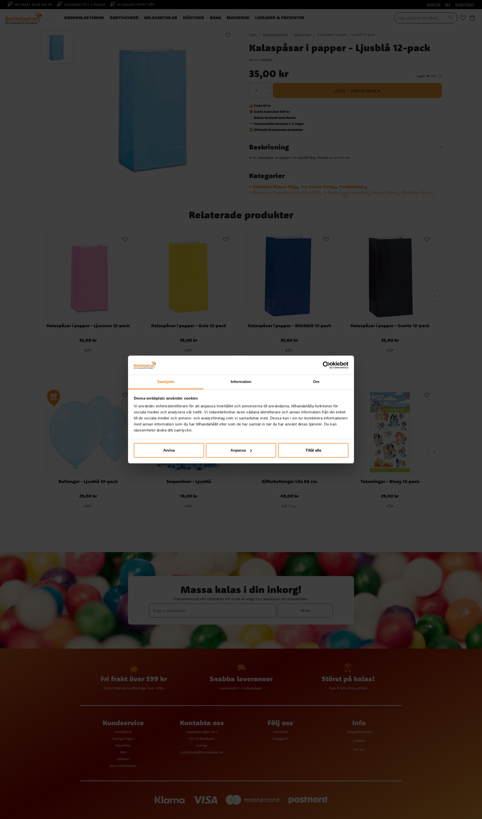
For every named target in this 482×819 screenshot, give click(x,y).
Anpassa (238, 450)
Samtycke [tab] (165, 381)
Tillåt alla (313, 450)
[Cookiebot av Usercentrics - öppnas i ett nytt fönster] (326, 365)
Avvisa (169, 450)
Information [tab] (241, 381)
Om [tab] (316, 381)
